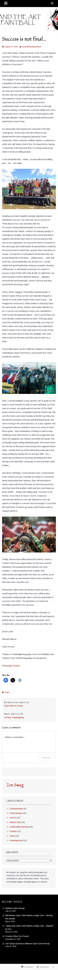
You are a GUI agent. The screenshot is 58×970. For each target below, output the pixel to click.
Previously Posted (10, 665)
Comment (46, 757)
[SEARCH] (52, 3)
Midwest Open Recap (15, 908)
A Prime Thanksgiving (14, 716)
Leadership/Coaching (19, 827)
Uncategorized (16, 840)
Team (7, 692)
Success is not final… (24, 39)
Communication (16, 809)
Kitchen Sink (15, 822)
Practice (13, 831)
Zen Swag (15, 785)
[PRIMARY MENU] (6, 3)
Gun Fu (13, 818)
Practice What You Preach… (18, 936)
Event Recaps (16, 813)
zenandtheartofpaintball (31, 47)
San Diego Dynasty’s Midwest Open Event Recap (27, 943)
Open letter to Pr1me (16, 704)
